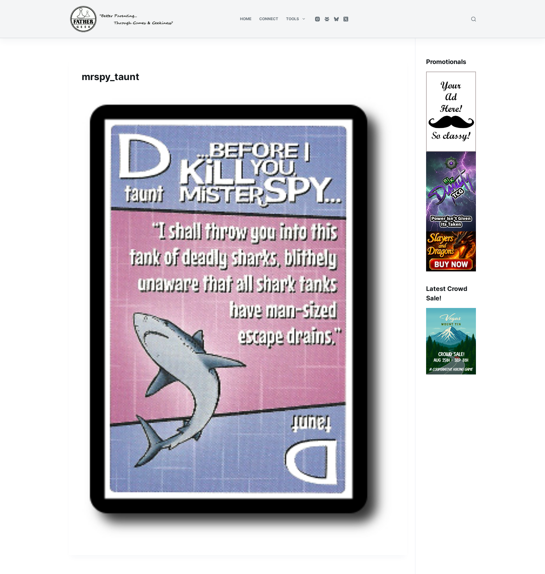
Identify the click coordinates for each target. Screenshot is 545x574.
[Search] (473, 19)
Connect (268, 18)
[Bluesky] (336, 19)
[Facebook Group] (327, 19)
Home (245, 18)
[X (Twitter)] (345, 19)
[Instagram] (317, 19)
